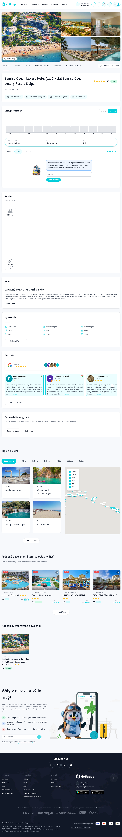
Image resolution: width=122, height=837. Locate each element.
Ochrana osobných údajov (30, 793)
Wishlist (53, 782)
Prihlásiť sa (54, 779)
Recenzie (57, 66)
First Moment (5, 782)
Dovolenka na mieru (7, 789)
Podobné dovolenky (73, 66)
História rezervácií (56, 786)
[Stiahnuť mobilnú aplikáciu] (110, 4)
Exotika (3, 786)
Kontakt (25, 782)
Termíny (6, 66)
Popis (28, 66)
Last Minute (5, 779)
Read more (13, 394)
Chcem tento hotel (53, 179)
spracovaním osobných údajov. (27, 743)
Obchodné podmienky (28, 789)
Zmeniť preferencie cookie (81, 828)
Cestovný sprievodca (7, 793)
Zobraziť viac (10, 303)
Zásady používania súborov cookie (32, 796)
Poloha (17, 66)
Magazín (25, 786)
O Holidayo (25, 779)
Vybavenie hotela (42, 66)
